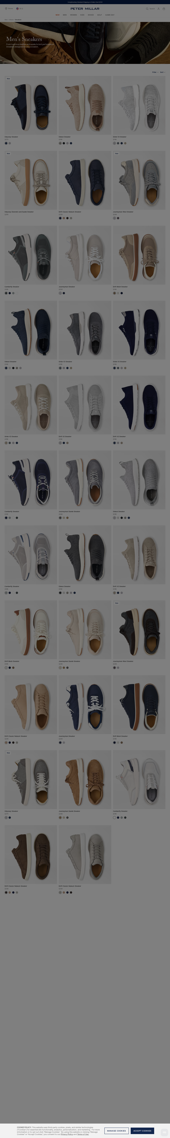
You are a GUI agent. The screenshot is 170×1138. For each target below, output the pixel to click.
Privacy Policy (67, 1134)
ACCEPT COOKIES (142, 1130)
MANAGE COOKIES (116, 1130)
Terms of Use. (83, 1134)
